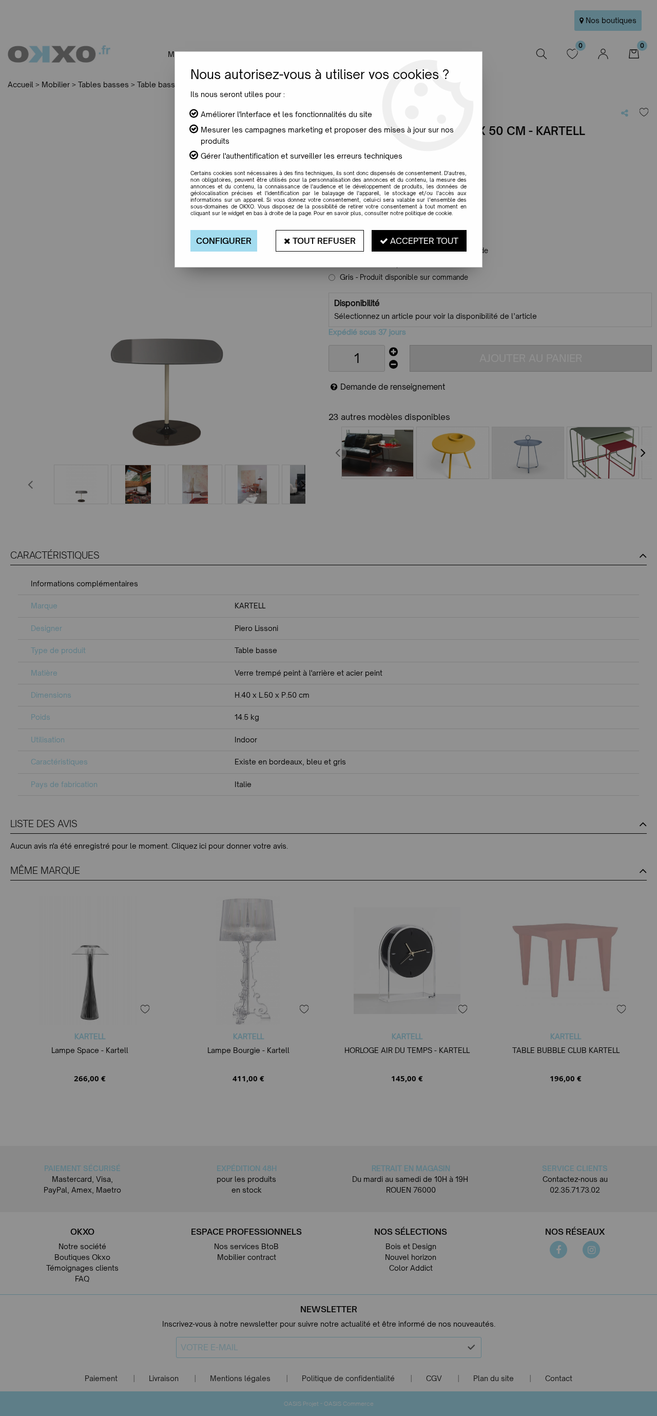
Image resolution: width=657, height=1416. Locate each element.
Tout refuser (323, 241)
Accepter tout (423, 241)
